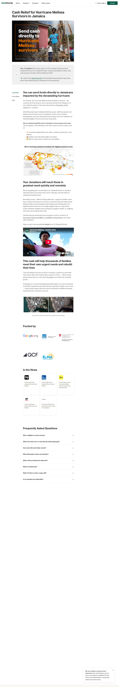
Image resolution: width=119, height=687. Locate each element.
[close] (113, 670)
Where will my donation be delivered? (35, 460)
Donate (112, 3)
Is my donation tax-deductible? (33, 479)
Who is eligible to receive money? (34, 435)
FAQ (13, 100)
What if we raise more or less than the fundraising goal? (41, 441)
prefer (51, 277)
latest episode (37, 78)
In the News (15, 96)
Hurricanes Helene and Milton (33, 217)
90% (32, 119)
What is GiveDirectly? (30, 466)
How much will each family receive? (34, 448)
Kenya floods (58, 217)
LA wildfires (49, 217)
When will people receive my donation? (35, 454)
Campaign (15, 92)
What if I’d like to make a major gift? (34, 473)
